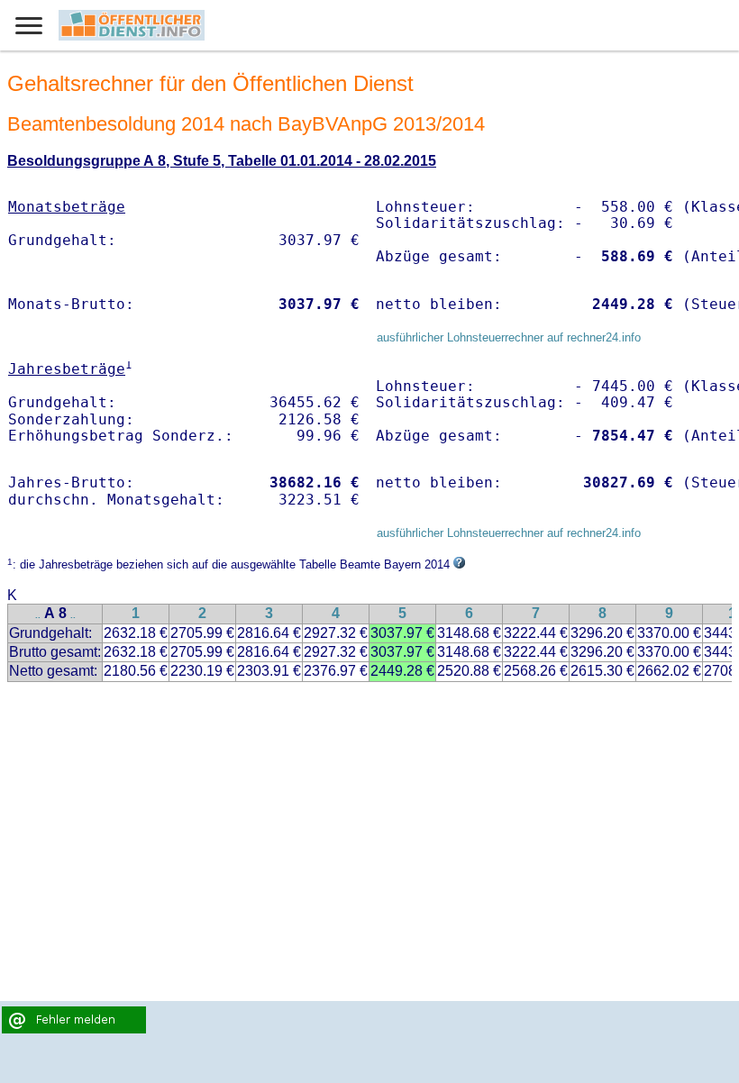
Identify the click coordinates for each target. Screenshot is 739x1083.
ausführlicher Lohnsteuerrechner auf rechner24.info (509, 337)
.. (38, 615)
